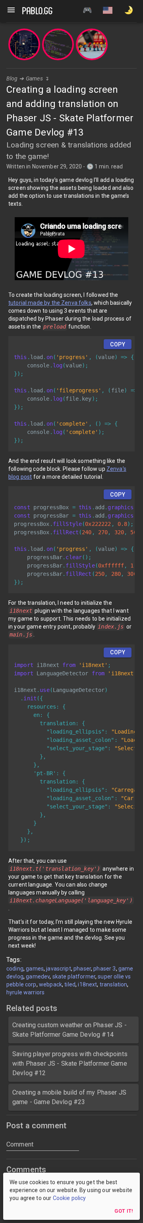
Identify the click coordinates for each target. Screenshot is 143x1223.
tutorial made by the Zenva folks (49, 303)
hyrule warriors (25, 992)
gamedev (38, 976)
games (35, 968)
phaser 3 (104, 968)
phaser (82, 968)
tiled (69, 984)
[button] (108, 11)
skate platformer (73, 976)
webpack (50, 984)
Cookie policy (69, 1198)
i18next (87, 984)
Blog (12, 78)
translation (114, 984)
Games (34, 78)
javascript (58, 968)
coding (14, 968)
